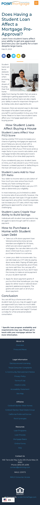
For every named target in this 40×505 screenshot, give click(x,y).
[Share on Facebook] (4, 56)
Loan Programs (20, 431)
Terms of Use (20, 381)
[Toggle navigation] (36, 3)
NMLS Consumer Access (20, 477)
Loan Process (20, 435)
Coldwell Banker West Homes (20, 406)
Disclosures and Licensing (20, 363)
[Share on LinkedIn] (13, 56)
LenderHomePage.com (26, 497)
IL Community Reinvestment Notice (20, 372)
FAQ (20, 448)
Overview (20, 345)
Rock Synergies (20, 419)
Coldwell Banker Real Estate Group (20, 410)
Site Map (20, 394)
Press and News (20, 349)
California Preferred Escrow (20, 414)
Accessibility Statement (20, 389)
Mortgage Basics (20, 439)
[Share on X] (9, 56)
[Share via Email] (18, 56)
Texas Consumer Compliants (20, 368)
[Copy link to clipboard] (23, 56)
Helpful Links (20, 385)
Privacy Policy (20, 376)
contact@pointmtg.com (20, 467)
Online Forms (20, 444)
